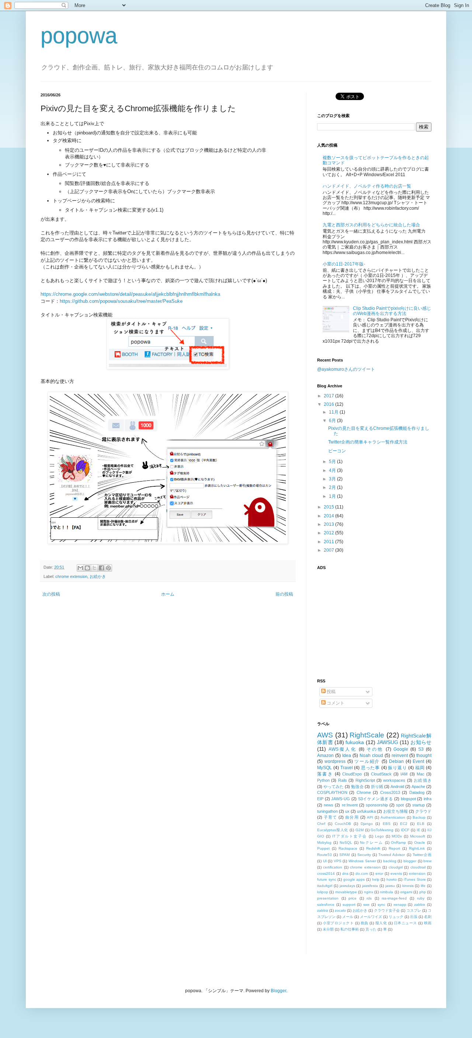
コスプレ (413, 910)
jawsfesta (370, 886)
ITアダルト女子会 (349, 836)
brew (427, 861)
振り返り (397, 767)
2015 (329, 507)
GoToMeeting (382, 830)
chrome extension (71, 576)
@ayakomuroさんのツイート (346, 369)
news (328, 805)
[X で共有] (94, 568)
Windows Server (362, 861)
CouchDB (343, 824)
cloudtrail (418, 867)
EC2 (403, 824)
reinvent (400, 755)
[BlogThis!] (87, 568)
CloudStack (381, 774)
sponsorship (377, 805)
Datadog (416, 792)
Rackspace (348, 848)
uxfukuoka (366, 811)
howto (391, 879)
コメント (335, 703)
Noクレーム (371, 842)
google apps (354, 879)
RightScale (367, 735)
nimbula (386, 892)
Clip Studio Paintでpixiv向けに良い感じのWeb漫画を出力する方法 (392, 311)
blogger (409, 861)
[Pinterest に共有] (108, 568)
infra (427, 799)
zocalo (340, 910)
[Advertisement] (363, 620)
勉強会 (357, 786)
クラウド (423, 811)
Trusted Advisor (391, 855)
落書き (325, 774)
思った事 (370, 767)
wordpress (335, 761)
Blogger (278, 990)
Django (367, 824)
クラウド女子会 (387, 910)
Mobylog (324, 842)
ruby (420, 898)
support (349, 904)
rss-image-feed (394, 898)
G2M (359, 830)
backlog (389, 861)
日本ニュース (405, 923)
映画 (427, 923)
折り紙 (377, 786)
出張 (413, 917)
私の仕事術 (349, 929)
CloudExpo (352, 774)
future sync (326, 879)
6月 (333, 420)
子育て (330, 817)
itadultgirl (324, 886)
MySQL (324, 767)
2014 (329, 515)
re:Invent (350, 805)
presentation (328, 898)
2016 (329, 404)
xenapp (399, 904)
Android (397, 786)
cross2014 (326, 873)
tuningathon (327, 811)
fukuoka (355, 742)
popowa (79, 35)
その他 (375, 749)
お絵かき (98, 576)
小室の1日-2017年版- (344, 264)
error (379, 873)
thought (423, 755)
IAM (403, 774)
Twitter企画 (422, 855)
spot (400, 805)
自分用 (351, 817)
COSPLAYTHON (332, 792)
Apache (418, 786)
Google (400, 749)
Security (364, 855)
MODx (397, 836)
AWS (325, 735)
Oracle (419, 842)
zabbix (419, 904)
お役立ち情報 (395, 811)
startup (418, 805)
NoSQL (346, 842)
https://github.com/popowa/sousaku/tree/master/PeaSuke (121, 301)
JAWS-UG (340, 799)
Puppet (323, 848)
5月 (333, 461)
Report (394, 848)
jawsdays (347, 886)
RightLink (417, 848)
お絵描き (422, 780)
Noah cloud (371, 755)
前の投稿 (284, 594)
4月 (333, 470)
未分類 (328, 929)
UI (325, 861)
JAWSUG (387, 742)
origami (406, 892)
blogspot (408, 799)
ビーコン (337, 450)
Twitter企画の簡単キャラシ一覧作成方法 (367, 442)
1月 (333, 496)
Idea (346, 755)
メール (347, 917)
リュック (396, 917)
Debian (396, 761)
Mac (420, 774)
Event (418, 761)
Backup (419, 817)
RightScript (365, 780)
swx (366, 904)
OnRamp (398, 842)
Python (323, 780)
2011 (329, 541)
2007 (329, 550)
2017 (329, 395)
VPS (337, 861)
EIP (320, 799)
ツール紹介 (367, 761)
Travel (346, 767)
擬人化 (381, 923)
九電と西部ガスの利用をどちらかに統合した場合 (371, 224)
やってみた (333, 786)
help (375, 879)
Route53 (324, 855)
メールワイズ (371, 917)
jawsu (390, 886)
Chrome (364, 792)
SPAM (344, 855)
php (422, 892)
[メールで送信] (80, 568)
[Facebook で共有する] (101, 568)
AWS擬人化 (343, 749)
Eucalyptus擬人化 (332, 830)
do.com (361, 873)
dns (345, 873)
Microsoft (417, 836)
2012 (329, 532)
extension (417, 873)
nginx (368, 892)
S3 (421, 749)
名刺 (427, 917)
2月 (333, 487)
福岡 (419, 767)
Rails (342, 780)
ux (347, 811)
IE (418, 830)
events (396, 873)
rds (369, 898)
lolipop (322, 892)
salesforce (325, 904)
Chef (321, 824)
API (370, 817)
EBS (387, 824)
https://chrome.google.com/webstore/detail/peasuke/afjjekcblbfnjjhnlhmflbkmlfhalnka (130, 294)
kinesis (408, 886)
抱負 (364, 923)
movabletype (346, 892)
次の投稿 (51, 594)
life (423, 886)
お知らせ (420, 742)
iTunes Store (415, 879)
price (352, 898)
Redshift (373, 848)
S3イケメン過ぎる (375, 799)
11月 (334, 412)
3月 (333, 479)
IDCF (405, 830)
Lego (379, 836)
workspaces (394, 780)
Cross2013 (390, 792)
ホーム (167, 594)
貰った (370, 929)
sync (381, 904)
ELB (420, 824)
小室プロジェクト (338, 923)
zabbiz (322, 910)
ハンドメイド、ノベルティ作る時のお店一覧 (367, 186)
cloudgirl (396, 867)
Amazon (325, 755)
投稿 (331, 691)
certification (332, 867)
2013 (329, 524)
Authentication (393, 817)
